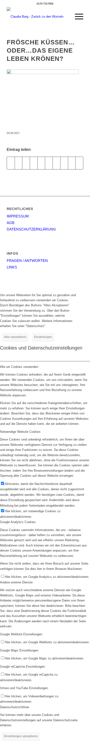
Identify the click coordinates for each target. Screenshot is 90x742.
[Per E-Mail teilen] (79, 163)
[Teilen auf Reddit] (72, 163)
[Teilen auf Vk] (64, 163)
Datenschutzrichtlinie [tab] (14, 707)
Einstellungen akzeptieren (21, 736)
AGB (10, 223)
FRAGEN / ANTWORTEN (27, 261)
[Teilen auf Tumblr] (56, 163)
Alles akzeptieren (15, 337)
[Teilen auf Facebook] (11, 163)
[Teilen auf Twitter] (18, 163)
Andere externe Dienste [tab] (16, 582)
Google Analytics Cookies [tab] (18, 522)
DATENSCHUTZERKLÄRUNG (31, 229)
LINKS (12, 267)
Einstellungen (43, 337)
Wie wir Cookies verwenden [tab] (19, 367)
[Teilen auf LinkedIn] (49, 163)
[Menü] (76, 16)
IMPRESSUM (18, 216)
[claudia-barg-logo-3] (37, 16)
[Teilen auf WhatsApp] (33, 163)
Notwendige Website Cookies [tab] (20, 432)
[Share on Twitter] (26, 163)
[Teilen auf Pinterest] (41, 163)
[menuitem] (76, 16)
